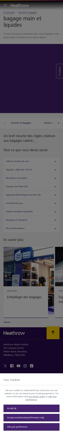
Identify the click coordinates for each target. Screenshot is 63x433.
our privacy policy (37, 396)
